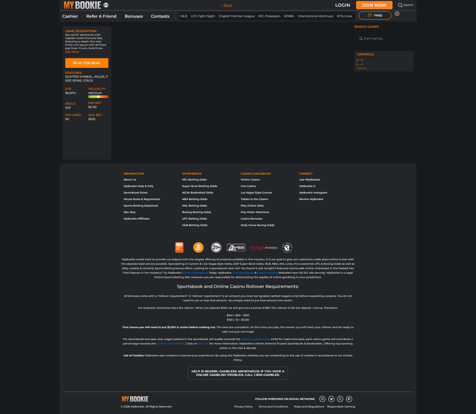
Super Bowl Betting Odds (199, 186)
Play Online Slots (252, 205)
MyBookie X (307, 186)
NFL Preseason (269, 16)
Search (408, 5)
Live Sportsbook (243, 272)
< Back (226, 5)
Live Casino (248, 186)
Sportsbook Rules (135, 192)
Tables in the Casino (254, 199)
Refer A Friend (101, 16)
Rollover (203, 343)
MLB (183, 16)
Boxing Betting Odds (196, 212)
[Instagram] (322, 398)
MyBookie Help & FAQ (138, 186)
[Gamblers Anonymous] (236, 246)
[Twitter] (340, 399)
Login (342, 5)
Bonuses (134, 16)
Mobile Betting (267, 272)
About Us (130, 179)
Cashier (70, 16)
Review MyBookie (311, 199)
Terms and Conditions (273, 406)
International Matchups (315, 16)
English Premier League (237, 16)
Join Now (374, 5)
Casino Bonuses (251, 218)
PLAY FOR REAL (86, 63)
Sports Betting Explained (141, 205)
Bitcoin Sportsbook (195, 272)
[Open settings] (396, 13)
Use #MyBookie (309, 179)
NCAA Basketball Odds (197, 192)
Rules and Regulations (309, 406)
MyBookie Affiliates (136, 218)
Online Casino (250, 179)
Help (377, 15)
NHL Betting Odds (194, 205)
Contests (160, 16)
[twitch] (349, 398)
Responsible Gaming (341, 406)
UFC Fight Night (203, 16)
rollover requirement (255, 339)
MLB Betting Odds (194, 225)
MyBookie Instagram (313, 192)
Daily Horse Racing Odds (257, 225)
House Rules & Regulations (142, 199)
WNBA (289, 16)
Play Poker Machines (255, 212)
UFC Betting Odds (194, 218)
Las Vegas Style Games (256, 192)
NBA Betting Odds (194, 199)
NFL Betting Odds (194, 179)
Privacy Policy (243, 406)
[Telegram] (331, 398)
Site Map (130, 212)
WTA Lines (344, 16)
